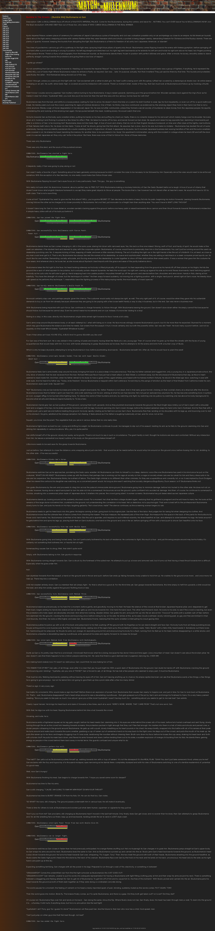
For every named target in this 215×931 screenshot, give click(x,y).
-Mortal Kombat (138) (12, 72)
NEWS (94, 12)
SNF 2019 (6, 38)
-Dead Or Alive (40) (11, 52)
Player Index (7, 101)
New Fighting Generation (11, 22)
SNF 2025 (6, 48)
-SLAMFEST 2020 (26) (11, 83)
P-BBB (5, 24)
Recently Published (9, 103)
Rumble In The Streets (38, 17)
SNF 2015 (6, 30)
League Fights (7, 20)
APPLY (103, 12)
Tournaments (7, 50)
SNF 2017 (6, 34)
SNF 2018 (6, 36)
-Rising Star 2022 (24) (12, 76)
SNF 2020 (6, 40)
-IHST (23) (8, 62)
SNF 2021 (6, 42)
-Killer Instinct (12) (11, 64)
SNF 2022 (6, 44)
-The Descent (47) (11, 85)
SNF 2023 (6, 46)
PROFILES (108, 12)
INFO (98, 12)
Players (5, 26)
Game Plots (7, 18)
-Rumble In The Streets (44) (10, 79)
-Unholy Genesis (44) (12, 91)
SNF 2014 (6, 28)
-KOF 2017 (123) (10, 68)
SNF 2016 (6, 32)
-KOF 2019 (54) (9, 70)
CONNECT (120, 12)
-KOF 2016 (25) (9, 66)
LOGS (114, 12)
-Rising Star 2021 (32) (12, 74)
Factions (5, 16)
